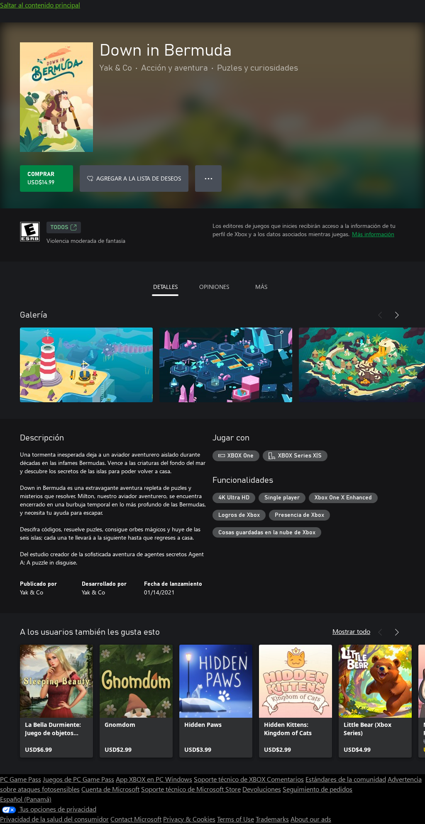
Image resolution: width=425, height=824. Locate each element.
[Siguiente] (396, 315)
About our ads (311, 818)
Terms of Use (235, 818)
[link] (56, 701)
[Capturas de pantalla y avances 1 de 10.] (86, 365)
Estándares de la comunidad (345, 779)
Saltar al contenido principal (40, 4)
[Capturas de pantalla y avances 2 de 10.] (225, 365)
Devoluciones (261, 789)
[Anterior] (380, 315)
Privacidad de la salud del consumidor (54, 818)
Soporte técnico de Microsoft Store (191, 789)
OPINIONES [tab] (214, 287)
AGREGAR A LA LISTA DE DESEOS (138, 178)
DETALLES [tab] (165, 287)
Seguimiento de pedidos (317, 789)
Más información (373, 234)
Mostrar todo (351, 631)
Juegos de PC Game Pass (78, 779)
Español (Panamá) (25, 799)
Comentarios (285, 779)
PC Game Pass (20, 779)
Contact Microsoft (135, 818)
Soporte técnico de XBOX (230, 779)
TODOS (59, 227)
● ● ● (208, 178)
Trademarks (272, 818)
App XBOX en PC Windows (154, 779)
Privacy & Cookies (189, 818)
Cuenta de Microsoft (110, 789)
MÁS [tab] (261, 287)
